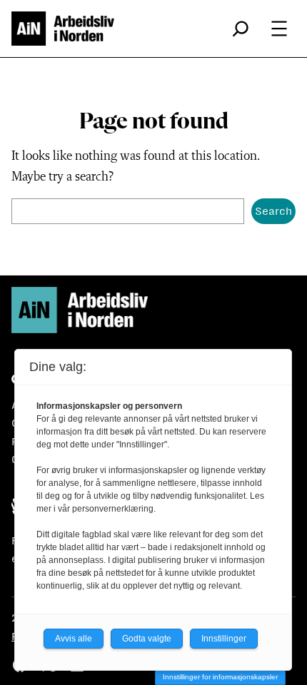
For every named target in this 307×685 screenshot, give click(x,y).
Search (273, 211)
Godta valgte (146, 639)
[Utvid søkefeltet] (240, 28)
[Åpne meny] (279, 28)
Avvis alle (73, 639)
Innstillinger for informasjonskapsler (220, 677)
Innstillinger (223, 639)
